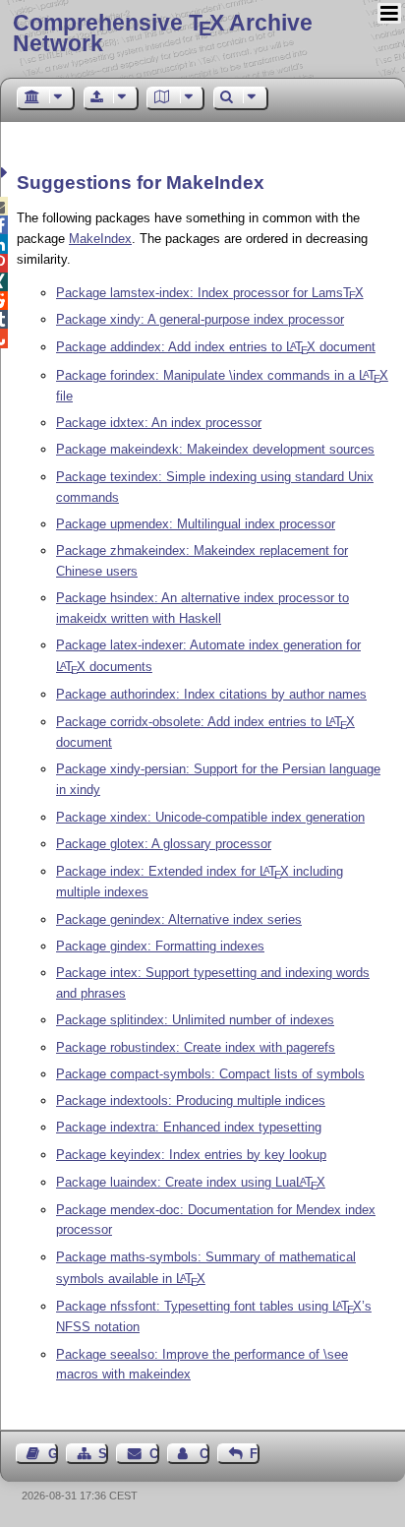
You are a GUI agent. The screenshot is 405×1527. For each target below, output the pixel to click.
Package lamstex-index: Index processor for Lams (210, 292)
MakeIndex (100, 238)
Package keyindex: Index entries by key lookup (191, 1154)
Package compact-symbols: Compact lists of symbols (210, 1074)
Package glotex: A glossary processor (163, 843)
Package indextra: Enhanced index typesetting (188, 1127)
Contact (153, 1453)
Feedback (255, 1453)
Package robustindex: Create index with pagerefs (195, 1047)
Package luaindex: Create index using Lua (190, 1182)
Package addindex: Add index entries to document (216, 346)
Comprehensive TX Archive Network (163, 33)
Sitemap (103, 1453)
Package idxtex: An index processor (158, 422)
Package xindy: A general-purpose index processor (200, 319)
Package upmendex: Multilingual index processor (195, 524)
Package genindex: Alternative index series (179, 919)
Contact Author (204, 1453)
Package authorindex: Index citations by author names (211, 694)
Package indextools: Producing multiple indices (190, 1100)
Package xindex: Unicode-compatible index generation (210, 817)
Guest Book (53, 1453)
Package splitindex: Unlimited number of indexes (195, 1019)
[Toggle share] (6, 172)
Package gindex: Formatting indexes (160, 946)
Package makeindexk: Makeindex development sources (215, 449)
